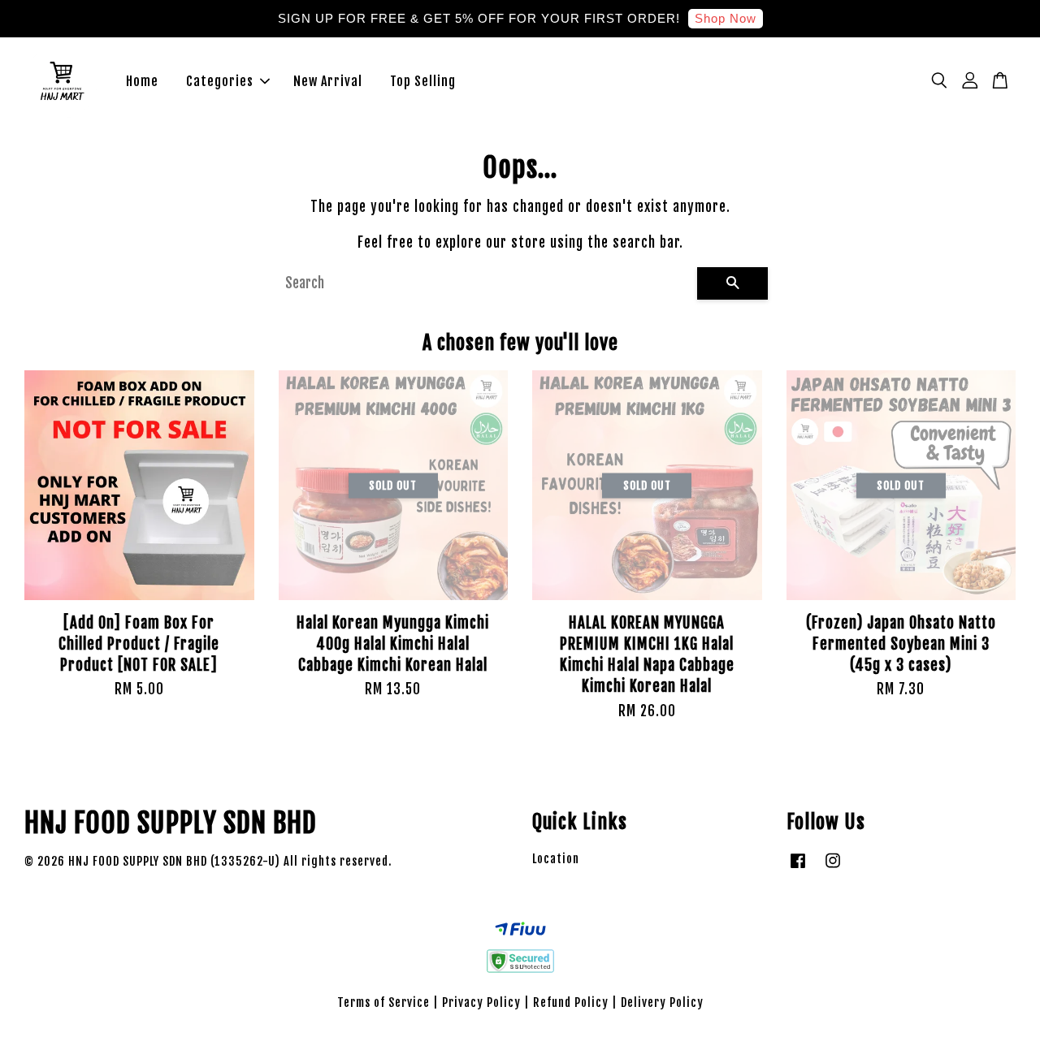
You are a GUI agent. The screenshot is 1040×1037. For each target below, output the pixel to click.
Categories (220, 81)
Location (555, 858)
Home (142, 81)
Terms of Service (383, 1002)
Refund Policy (571, 1002)
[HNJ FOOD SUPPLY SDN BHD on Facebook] (797, 867)
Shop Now (725, 18)
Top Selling (423, 81)
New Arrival (327, 81)
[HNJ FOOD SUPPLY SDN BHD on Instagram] (832, 867)
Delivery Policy (662, 1002)
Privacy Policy (481, 1002)
